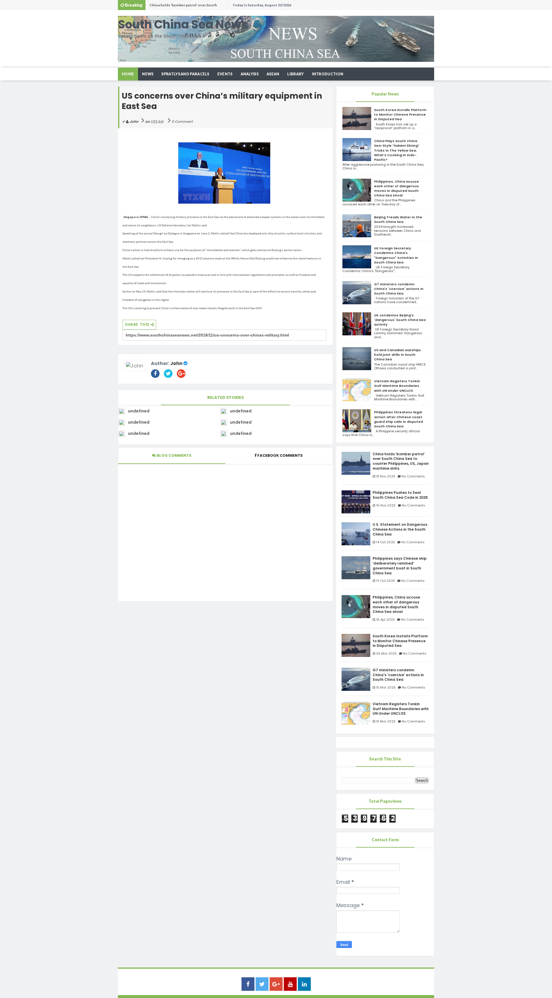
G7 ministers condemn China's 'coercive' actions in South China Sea (398, 289)
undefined (139, 411)
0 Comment (182, 121)
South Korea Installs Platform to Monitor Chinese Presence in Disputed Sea (400, 114)
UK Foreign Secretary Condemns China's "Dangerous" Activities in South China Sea (396, 255)
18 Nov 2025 (385, 476)
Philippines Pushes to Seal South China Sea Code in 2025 (187, 6)
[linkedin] (304, 984)
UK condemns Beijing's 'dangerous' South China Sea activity (399, 320)
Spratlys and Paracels (185, 74)
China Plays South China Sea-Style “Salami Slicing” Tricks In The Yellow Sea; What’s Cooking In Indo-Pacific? (396, 150)
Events (225, 74)
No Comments (413, 476)
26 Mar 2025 (386, 653)
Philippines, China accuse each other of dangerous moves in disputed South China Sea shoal (396, 188)
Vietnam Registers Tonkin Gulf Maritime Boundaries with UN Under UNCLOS (397, 386)
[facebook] (247, 984)
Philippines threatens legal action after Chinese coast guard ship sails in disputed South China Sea (398, 419)
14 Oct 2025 (385, 542)
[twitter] (262, 984)
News (147, 74)
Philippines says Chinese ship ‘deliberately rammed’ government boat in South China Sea (400, 565)
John (176, 363)
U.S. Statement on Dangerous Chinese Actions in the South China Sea (400, 529)
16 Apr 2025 (385, 619)
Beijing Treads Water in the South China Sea (398, 219)
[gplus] (276, 984)
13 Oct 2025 (385, 580)
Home (128, 74)
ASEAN (273, 74)
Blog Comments (173, 455)
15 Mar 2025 (386, 687)
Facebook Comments (280, 455)
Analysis (249, 74)
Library (295, 74)
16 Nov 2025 (386, 505)
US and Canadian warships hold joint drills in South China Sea (397, 355)
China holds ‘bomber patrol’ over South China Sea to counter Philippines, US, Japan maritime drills (401, 461)
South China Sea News (183, 24)
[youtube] (290, 984)
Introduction (328, 74)
